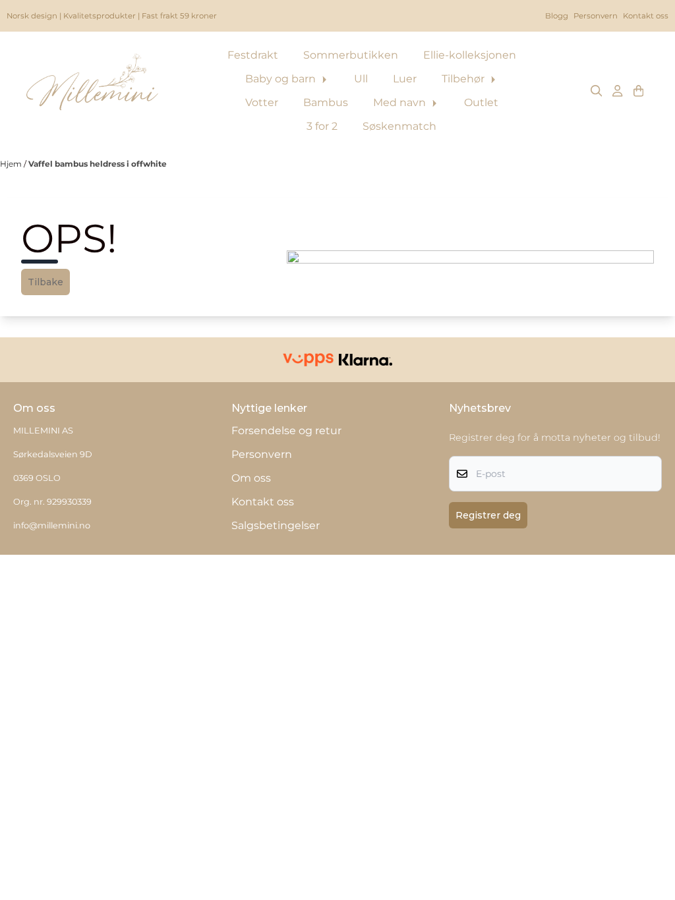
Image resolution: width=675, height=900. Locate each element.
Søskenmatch (399, 126)
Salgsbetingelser (275, 525)
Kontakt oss (645, 15)
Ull (361, 78)
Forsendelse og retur (286, 430)
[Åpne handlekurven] (638, 91)
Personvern (595, 15)
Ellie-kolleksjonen (469, 55)
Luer (405, 78)
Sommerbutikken (350, 55)
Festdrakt (252, 55)
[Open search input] (596, 91)
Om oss (251, 478)
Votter (261, 102)
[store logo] (92, 91)
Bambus (325, 102)
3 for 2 (322, 126)
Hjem (12, 164)
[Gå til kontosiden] (617, 91)
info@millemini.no (51, 525)
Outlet (481, 102)
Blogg (556, 15)
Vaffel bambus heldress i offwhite (97, 164)
